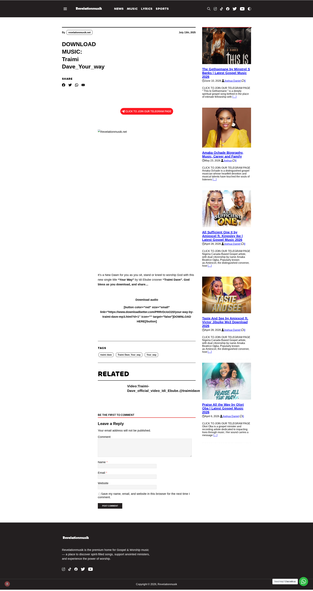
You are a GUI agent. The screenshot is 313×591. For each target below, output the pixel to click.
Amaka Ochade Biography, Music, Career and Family (222, 154)
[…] (234, 96)
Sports (162, 9)
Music (132, 9)
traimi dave (106, 355)
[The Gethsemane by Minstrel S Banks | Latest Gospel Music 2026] (226, 62)
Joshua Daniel (232, 80)
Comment (104, 437)
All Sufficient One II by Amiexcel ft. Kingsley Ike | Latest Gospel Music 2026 (222, 236)
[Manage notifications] (7, 583)
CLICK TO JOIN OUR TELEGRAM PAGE (148, 111)
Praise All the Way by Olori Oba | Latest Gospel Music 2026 (223, 408)
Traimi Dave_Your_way (129, 355)
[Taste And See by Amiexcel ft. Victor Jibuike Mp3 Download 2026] (226, 311)
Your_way (151, 355)
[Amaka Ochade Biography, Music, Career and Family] (226, 146)
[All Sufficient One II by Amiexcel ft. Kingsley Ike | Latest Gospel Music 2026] (226, 225)
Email (102, 472)
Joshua (227, 160)
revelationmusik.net (79, 32)
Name (102, 462)
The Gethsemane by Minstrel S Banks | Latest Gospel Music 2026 (226, 72)
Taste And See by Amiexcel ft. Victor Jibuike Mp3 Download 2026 (225, 322)
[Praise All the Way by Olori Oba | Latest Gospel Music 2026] (226, 398)
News (119, 9)
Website (103, 483)
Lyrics (146, 9)
